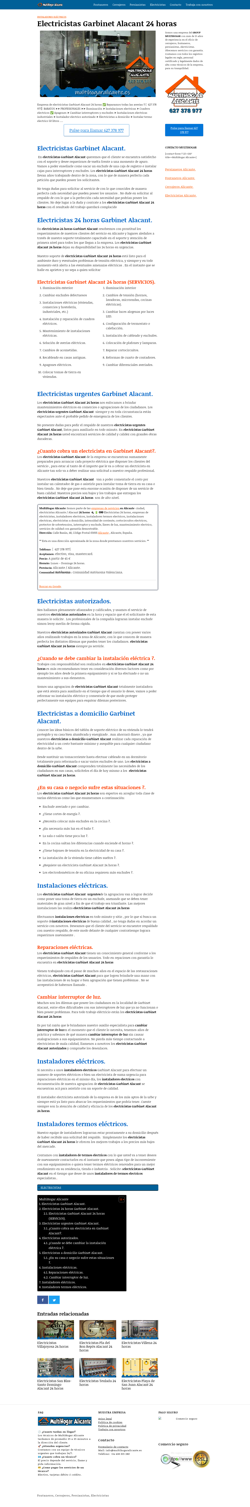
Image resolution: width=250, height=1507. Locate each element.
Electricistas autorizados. (60, 1238)
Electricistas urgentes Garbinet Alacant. (70, 1223)
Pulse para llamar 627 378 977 (96, 130)
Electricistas (158, 4)
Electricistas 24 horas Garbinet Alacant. (70, 1208)
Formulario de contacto (113, 1446)
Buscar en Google (50, 586)
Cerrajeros (119, 4)
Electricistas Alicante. (181, 195)
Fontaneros (101, 4)
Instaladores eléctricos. (59, 1282)
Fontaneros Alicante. (180, 178)
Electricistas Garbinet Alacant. (64, 1204)
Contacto (175, 4)
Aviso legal (105, 1418)
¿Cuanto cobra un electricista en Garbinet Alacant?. (79, 1230)
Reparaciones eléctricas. (66, 1272)
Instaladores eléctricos (51, 17)
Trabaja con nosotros (199, 4)
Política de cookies (110, 1422)
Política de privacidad (112, 1426)
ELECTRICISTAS (51, 1187)
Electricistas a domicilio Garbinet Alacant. (72, 1253)
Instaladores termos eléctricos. (64, 1287)
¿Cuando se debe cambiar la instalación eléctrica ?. (77, 1245)
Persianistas (138, 4)
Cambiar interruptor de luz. (69, 1277)
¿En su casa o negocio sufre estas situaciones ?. (81, 1260)
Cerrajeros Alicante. (179, 186)
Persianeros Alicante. (180, 169)
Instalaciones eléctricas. (59, 1267)
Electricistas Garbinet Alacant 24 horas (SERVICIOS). (77, 1216)
